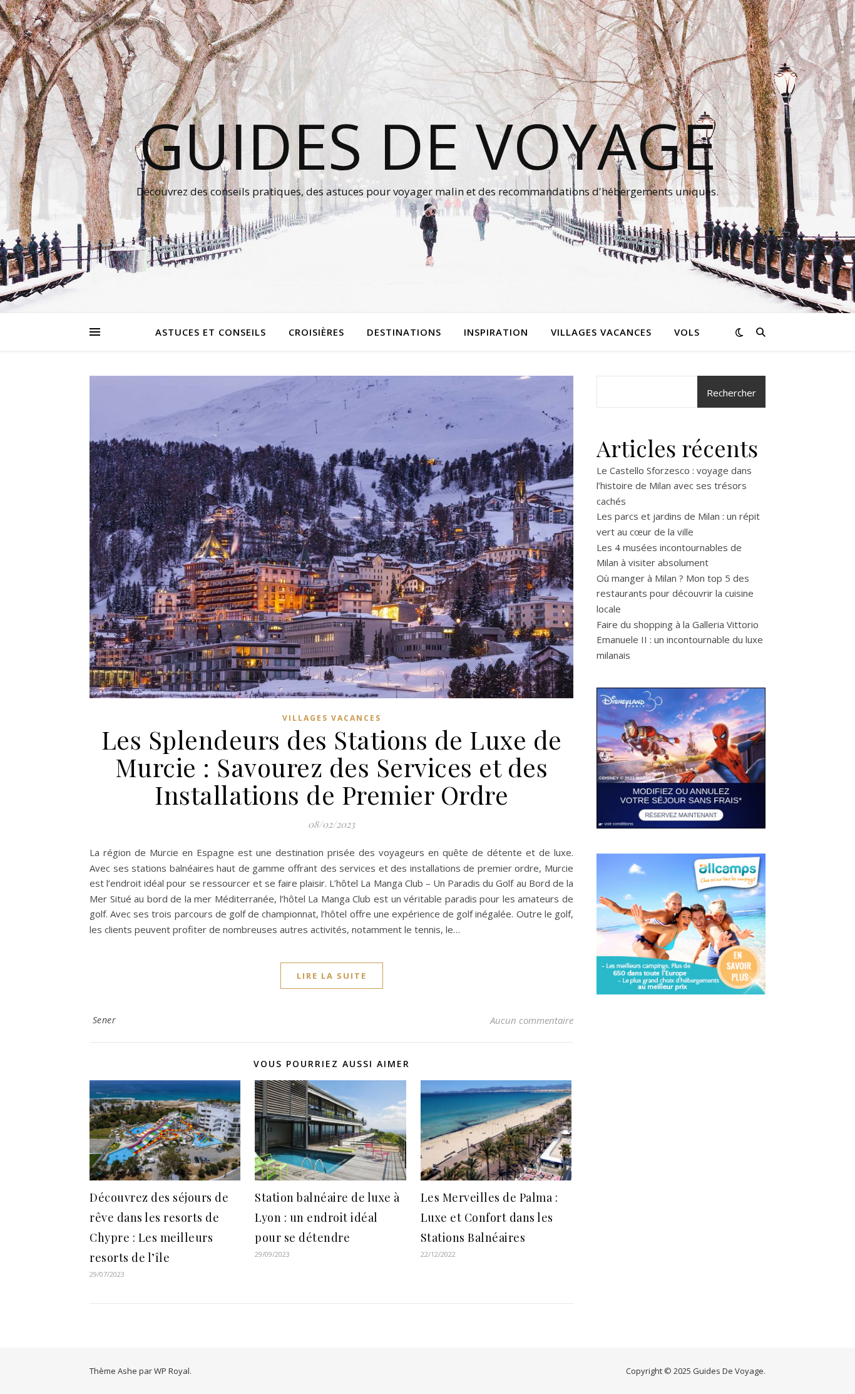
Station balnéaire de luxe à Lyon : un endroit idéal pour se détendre (327, 1217)
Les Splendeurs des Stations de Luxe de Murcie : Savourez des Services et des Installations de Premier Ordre (331, 767)
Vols (687, 332)
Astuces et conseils (210, 332)
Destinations (404, 332)
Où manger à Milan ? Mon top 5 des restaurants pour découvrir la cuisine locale (675, 593)
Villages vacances (601, 332)
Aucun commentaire (531, 1020)
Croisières (316, 332)
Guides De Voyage (428, 145)
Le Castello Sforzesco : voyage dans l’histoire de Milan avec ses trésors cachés (674, 485)
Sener (104, 1020)
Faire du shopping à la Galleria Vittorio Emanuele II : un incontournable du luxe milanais (679, 639)
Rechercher (731, 392)
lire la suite (332, 975)
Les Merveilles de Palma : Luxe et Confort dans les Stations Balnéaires (489, 1217)
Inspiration (496, 332)
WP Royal (172, 1370)
